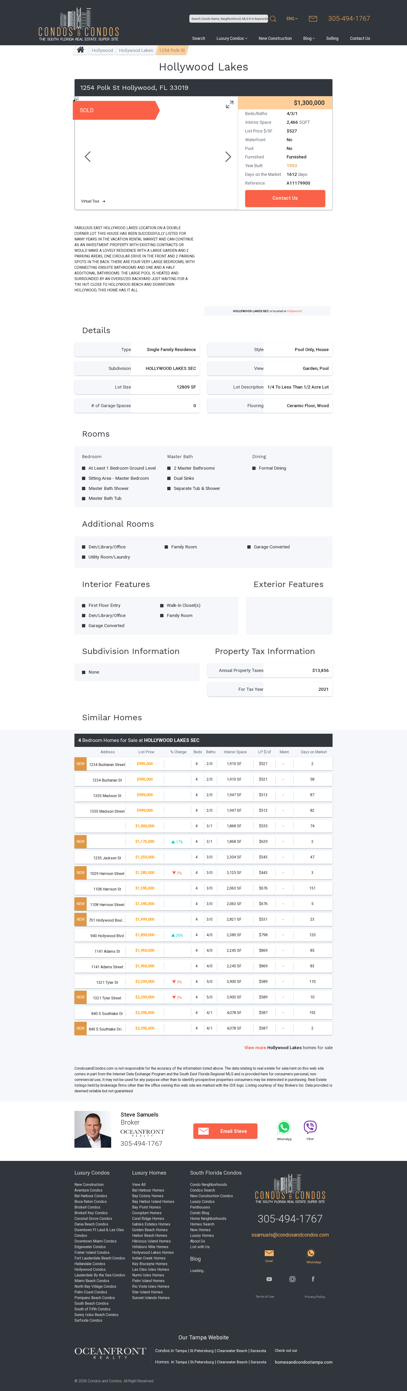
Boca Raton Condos (90, 1201)
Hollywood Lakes (136, 50)
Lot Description (248, 387)
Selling (332, 38)
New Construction (275, 38)
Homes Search (202, 1224)
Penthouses (200, 1207)
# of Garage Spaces (111, 405)
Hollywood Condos (90, 1269)
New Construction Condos (211, 1196)
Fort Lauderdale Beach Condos (99, 1258)
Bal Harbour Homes (148, 1190)
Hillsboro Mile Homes (150, 1247)
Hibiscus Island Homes (151, 1241)
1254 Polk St (172, 50)
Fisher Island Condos (92, 1252)
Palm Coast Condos (90, 1292)
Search (198, 38)
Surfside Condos (88, 1320)
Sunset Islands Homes (151, 1298)
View (259, 368)
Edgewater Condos (90, 1247)
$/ (264, 752)
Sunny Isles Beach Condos (96, 1314)
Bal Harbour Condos (90, 1196)
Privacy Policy (315, 1297)
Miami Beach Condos (91, 1281)
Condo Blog (199, 1213)
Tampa (181, 1351)
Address (108, 752)
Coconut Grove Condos (93, 1218)
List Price (146, 752)
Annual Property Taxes (241, 670)
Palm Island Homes (148, 1281)
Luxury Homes (202, 1235)
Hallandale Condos (89, 1264)
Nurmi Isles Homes (148, 1275)
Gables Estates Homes (151, 1224)
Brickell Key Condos (91, 1213)
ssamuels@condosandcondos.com (290, 1235)
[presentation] (86, 157)
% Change (179, 752)
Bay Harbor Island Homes (153, 1201)
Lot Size (123, 387)
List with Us (200, 1247)
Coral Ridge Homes (148, 1218)
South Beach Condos (91, 1303)
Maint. (284, 752)
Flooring (255, 405)
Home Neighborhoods (208, 1218)
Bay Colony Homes (147, 1196)
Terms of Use (264, 1296)
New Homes (200, 1230)
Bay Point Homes (146, 1207)
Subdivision (120, 368)
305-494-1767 (349, 18)
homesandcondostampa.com (304, 1362)
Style (259, 349)
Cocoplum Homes (147, 1213)
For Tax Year (251, 689)
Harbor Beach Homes (149, 1235)
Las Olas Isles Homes (150, 1269)
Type (126, 349)
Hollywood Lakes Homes (153, 1252)
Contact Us (360, 38)
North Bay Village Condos (95, 1286)
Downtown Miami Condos (95, 1241)
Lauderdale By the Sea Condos (99, 1275)
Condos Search (202, 1190)
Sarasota (258, 1351)
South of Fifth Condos (92, 1309)
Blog (307, 38)
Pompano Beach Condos (94, 1298)
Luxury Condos (230, 38)
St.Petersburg (202, 1351)
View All (139, 1184)
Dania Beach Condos (91, 1224)
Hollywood (102, 50)
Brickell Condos (87, 1207)
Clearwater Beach (232, 1351)
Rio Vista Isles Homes (150, 1286)
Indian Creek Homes (149, 1258)
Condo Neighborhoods (208, 1184)
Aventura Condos (88, 1190)
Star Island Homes (147, 1292)
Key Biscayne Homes (149, 1264)
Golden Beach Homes (150, 1230)
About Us (197, 1241)
